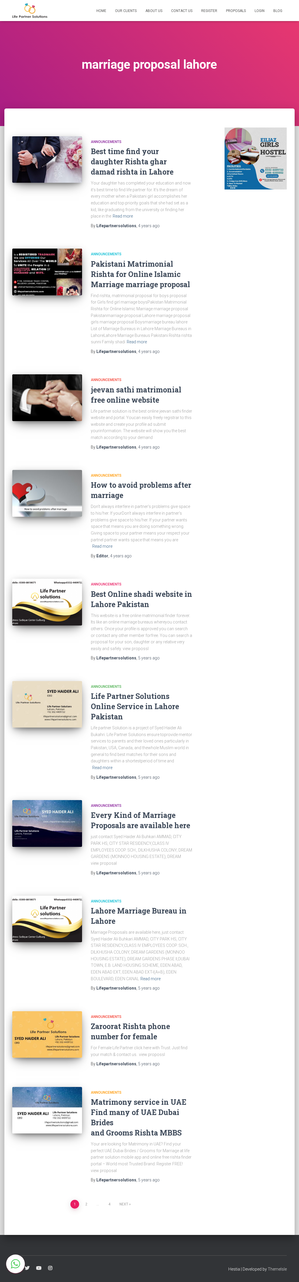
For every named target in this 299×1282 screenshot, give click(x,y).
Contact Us (181, 11)
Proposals (236, 11)
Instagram (50, 1268)
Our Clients (126, 11)
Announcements (106, 142)
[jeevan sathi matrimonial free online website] (47, 397)
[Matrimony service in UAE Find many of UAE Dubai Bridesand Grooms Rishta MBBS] (47, 1110)
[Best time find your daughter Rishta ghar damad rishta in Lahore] (47, 159)
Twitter (27, 1268)
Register (209, 11)
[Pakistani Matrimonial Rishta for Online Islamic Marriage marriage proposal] (47, 272)
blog (277, 11)
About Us (153, 11)
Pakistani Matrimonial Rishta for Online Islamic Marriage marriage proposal (140, 274)
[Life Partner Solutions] (30, 10)
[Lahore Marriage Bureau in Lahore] (47, 919)
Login (260, 11)
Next (123, 1204)
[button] (15, 1264)
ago (149, 225)
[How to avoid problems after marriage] (47, 493)
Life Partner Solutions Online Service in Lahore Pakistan (135, 706)
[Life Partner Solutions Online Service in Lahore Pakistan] (47, 704)
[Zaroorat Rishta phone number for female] (47, 1034)
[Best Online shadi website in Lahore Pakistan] (47, 602)
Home (101, 11)
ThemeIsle (277, 1269)
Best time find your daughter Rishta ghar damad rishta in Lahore (132, 162)
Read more (123, 216)
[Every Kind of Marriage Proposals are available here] (47, 823)
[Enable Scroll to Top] (287, 1270)
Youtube (38, 1268)
